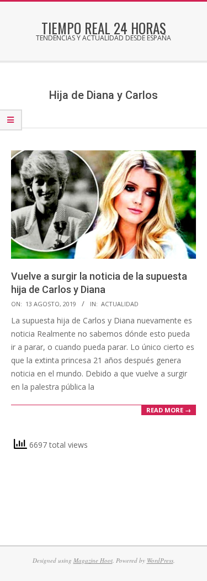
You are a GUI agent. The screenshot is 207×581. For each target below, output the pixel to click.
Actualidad (120, 304)
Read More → (168, 410)
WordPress (160, 560)
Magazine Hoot (93, 560)
